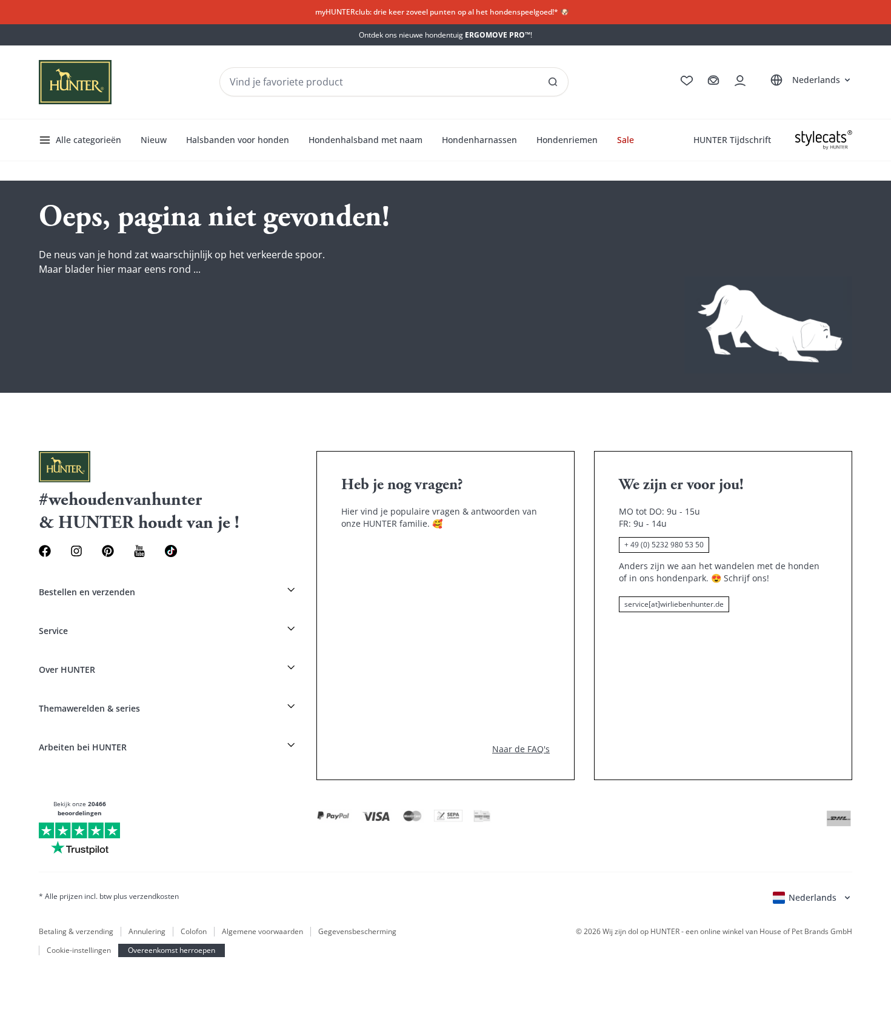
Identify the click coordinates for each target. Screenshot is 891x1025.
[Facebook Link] (45, 551)
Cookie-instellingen (79, 950)
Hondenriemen (567, 139)
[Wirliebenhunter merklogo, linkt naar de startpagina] (75, 82)
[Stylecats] (823, 140)
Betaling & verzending (76, 932)
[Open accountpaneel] (740, 81)
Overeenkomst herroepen (171, 950)
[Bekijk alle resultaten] (552, 82)
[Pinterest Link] (108, 551)
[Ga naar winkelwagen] (713, 81)
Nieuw (154, 139)
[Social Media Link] (171, 551)
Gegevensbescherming (357, 932)
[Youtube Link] (139, 551)
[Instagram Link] (76, 551)
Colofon (194, 932)
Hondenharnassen (479, 139)
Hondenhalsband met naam (365, 139)
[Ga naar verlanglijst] (687, 81)
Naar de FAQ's (521, 749)
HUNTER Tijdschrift (732, 139)
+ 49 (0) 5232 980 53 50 (664, 544)
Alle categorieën (88, 139)
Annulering (146, 932)
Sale (625, 139)
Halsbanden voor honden (237, 139)
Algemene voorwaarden (262, 932)
